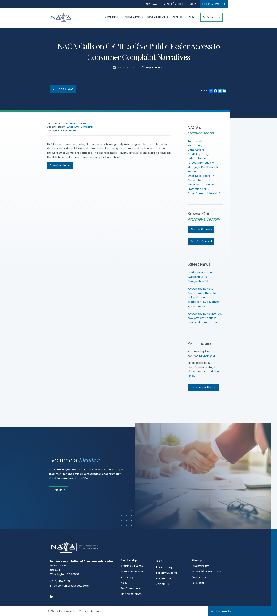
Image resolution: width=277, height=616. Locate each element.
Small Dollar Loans (199, 176)
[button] (60, 165)
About (192, 16)
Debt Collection (198, 158)
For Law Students (167, 573)
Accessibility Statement (206, 571)
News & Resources (157, 16)
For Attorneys (165, 567)
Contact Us (198, 577)
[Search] (225, 16)
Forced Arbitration (200, 163)
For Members (164, 578)
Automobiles (196, 141)
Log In (159, 560)
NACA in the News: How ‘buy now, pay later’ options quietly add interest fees (205, 318)
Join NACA (162, 584)
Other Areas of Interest (74, 123)
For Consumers (211, 17)
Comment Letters (67, 130)
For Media (197, 583)
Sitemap (196, 560)
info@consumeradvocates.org (69, 585)
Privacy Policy (200, 566)
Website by (221, 611)
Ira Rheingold (206, 356)
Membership (111, 16)
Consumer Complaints (81, 126)
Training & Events (133, 16)
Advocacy (178, 16)
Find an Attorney (211, 3)
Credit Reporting (198, 154)
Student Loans (197, 180)
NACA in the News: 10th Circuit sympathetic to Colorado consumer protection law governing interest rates (203, 297)
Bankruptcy (195, 145)
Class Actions (196, 150)
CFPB (65, 126)
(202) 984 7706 (60, 581)
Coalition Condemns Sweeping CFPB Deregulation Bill (200, 277)
